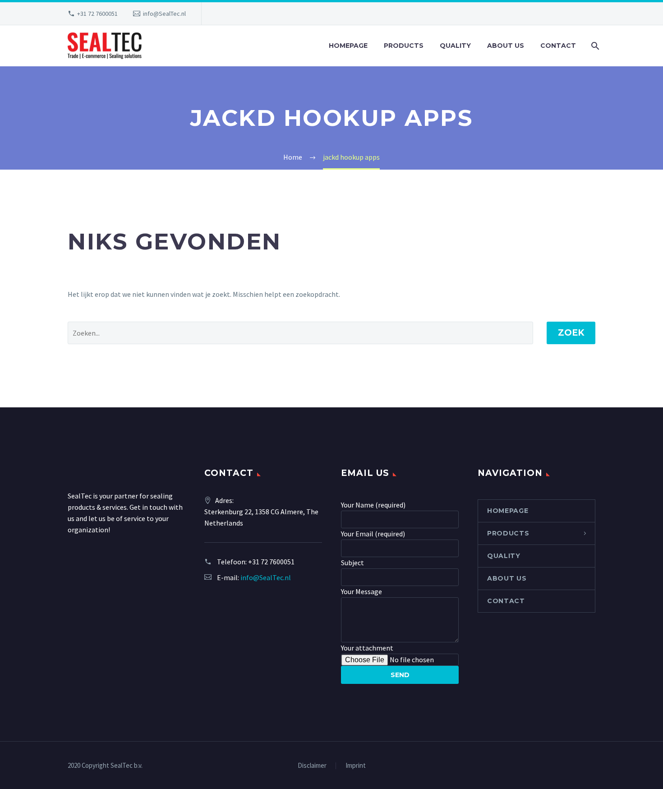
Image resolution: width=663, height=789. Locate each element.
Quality (455, 46)
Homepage (348, 46)
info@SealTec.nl (164, 13)
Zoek (571, 333)
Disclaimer (312, 765)
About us (505, 46)
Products (404, 46)
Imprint (355, 765)
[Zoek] (594, 45)
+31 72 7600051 (97, 13)
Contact (558, 46)
